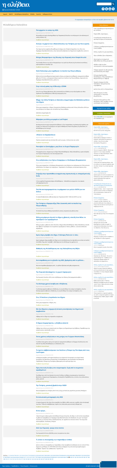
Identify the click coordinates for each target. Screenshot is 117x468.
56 (88, 455)
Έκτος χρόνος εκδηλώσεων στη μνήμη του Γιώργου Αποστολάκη (60, 337)
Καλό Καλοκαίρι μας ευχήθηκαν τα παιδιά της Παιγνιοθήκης (58, 71)
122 (33, 459)
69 (22, 457)
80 (39, 457)
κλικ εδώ (99, 117)
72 (27, 457)
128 (46, 459)
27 (43, 455)
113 (13, 459)
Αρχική (5, 14)
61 (10, 457)
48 (76, 455)
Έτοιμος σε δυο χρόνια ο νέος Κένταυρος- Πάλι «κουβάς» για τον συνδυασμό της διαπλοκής (103, 101)
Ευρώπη (38, 14)
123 (35, 459)
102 (75, 457)
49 (78, 455)
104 (80, 457)
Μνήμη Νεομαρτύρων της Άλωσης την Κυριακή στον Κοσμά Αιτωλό (61, 57)
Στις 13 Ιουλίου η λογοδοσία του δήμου (50, 297)
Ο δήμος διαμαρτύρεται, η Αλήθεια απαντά (52, 323)
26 (42, 455)
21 (34, 455)
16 (26, 455)
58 (5, 457)
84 (45, 457)
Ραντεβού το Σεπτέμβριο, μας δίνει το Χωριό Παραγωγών (57, 146)
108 (88, 457)
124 (37, 459)
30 (48, 455)
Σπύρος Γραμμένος (99, 43)
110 (6, 459)
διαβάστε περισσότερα (42, 40)
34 (54, 455)
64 (14, 457)
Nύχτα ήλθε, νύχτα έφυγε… (101, 34)
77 (35, 457)
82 (42, 457)
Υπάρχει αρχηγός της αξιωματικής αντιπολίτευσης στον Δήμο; (103, 70)
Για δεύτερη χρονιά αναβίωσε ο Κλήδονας (51, 284)
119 (26, 459)
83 (44, 457)
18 (29, 455)
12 (20, 455)
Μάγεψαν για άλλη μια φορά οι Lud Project (52, 119)
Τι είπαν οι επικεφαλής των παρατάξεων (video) (54, 440)
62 (11, 457)
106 (84, 457)
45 (71, 455)
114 (15, 459)
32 (51, 455)
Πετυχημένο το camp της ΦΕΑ (47, 30)
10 (17, 455)
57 (3, 457)
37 (59, 455)
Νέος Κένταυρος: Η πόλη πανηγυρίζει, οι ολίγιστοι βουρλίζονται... (101, 94)
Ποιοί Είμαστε (24, 466)
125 (39, 459)
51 (81, 455)
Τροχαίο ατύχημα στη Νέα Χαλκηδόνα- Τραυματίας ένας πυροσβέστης (102, 83)
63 (13, 457)
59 (7, 457)
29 (47, 455)
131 (52, 459)
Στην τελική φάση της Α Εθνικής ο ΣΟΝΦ (51, 86)
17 (28, 455)
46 (73, 455)
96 (64, 457)
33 (53, 455)
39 (62, 455)
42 (67, 455)
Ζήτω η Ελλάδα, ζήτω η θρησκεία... (103, 55)
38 (61, 455)
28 (45, 455)
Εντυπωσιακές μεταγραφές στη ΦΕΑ (49, 397)
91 (56, 457)
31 (50, 455)
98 (67, 457)
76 (33, 457)
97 (66, 457)
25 (40, 455)
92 (58, 457)
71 (25, 457)
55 (87, 455)
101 (73, 457)
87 (50, 457)
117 (22, 459)
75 (31, 457)
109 (4, 459)
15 (25, 455)
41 (65, 455)
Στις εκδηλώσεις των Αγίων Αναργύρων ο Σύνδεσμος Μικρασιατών (61, 160)
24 (39, 455)
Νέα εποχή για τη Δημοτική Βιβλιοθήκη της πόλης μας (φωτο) (103, 60)
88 (52, 457)
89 (53, 457)
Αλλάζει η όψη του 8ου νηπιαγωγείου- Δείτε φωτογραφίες (103, 65)
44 (70, 455)
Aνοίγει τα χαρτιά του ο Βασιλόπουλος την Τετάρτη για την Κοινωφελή (62, 44)
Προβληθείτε (15, 466)
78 (36, 457)
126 (41, 459)
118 (24, 459)
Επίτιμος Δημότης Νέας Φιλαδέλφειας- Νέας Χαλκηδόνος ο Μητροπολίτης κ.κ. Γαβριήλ (103, 76)
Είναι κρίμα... (41, 411)
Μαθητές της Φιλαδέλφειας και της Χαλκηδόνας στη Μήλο (58, 248)
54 (85, 455)
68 (21, 457)
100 (71, 457)
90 (55, 457)
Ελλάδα (32, 14)
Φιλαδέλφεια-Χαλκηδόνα (22, 14)
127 (44, 459)
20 (33, 455)
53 (84, 455)
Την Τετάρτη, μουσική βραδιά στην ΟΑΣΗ (51, 385)
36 (57, 455)
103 (78, 457)
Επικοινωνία (33, 466)
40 (64, 455)
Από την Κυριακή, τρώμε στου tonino (50, 428)
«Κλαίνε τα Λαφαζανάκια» (45, 135)
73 (28, 457)
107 (86, 457)
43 (68, 455)
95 (63, 457)
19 (31, 455)
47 (75, 455)
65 (16, 457)
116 (19, 459)
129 (48, 459)
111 (9, 459)
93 (59, 457)
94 (61, 457)
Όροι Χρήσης (6, 466)
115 (17, 459)
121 (30, 459)
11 (19, 455)
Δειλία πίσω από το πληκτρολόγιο (103, 89)
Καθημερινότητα (47, 14)
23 (37, 455)
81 (41, 457)
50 (79, 455)
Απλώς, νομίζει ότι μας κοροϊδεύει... (104, 52)
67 (19, 457)
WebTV (11, 14)
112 (11, 459)
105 (82, 457)
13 (22, 455)
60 (8, 457)
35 (56, 455)
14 (23, 455)
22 (36, 455)
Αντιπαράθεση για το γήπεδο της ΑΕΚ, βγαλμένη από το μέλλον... (60, 260)
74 (30, 457)
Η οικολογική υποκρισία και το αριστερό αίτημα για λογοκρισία (103, 38)
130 (50, 459)
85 (47, 457)
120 (28, 459)
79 (38, 457)
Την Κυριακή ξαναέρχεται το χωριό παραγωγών (53, 272)
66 (17, 457)
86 (49, 457)
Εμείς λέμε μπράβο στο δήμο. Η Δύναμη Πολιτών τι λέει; (57, 235)
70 (24, 457)
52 (82, 455)
